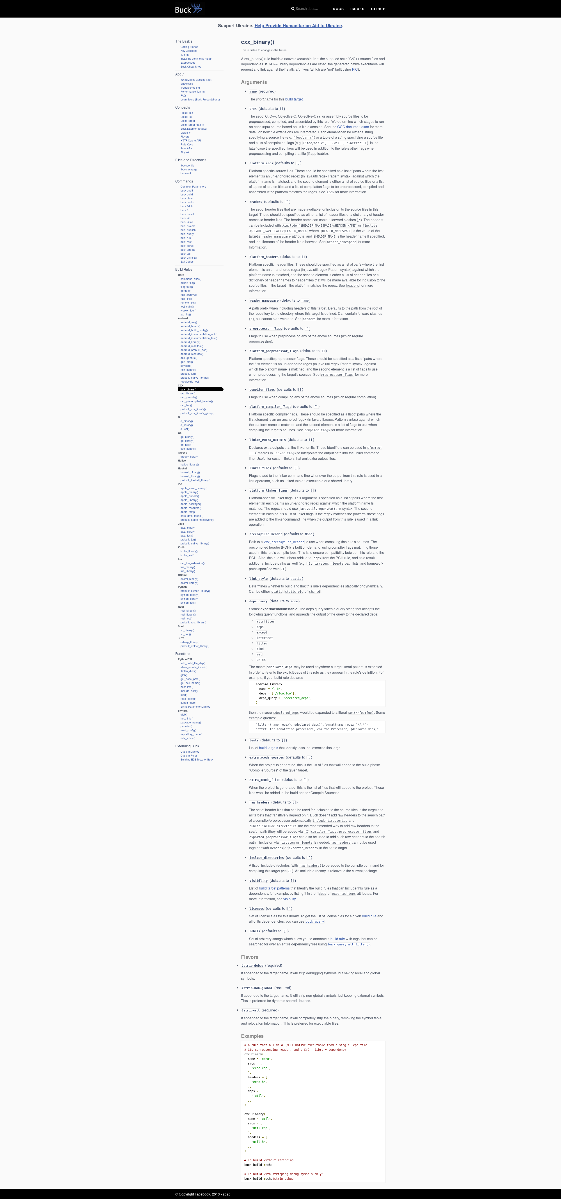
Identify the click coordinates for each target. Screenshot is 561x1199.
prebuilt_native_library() (195, 377)
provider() (186, 726)
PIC (355, 69)
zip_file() (186, 314)
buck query (187, 234)
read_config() (189, 698)
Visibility (185, 132)
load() (184, 694)
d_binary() (187, 421)
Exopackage (188, 62)
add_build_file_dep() (193, 663)
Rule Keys (187, 144)
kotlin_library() (189, 551)
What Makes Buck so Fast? (197, 79)
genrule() (186, 290)
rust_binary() (188, 610)
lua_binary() (188, 567)
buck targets (188, 249)
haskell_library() (190, 476)
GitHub (378, 8)
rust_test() (186, 618)
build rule (369, 915)
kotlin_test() (187, 555)
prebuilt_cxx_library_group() (197, 413)
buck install (187, 214)
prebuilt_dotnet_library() (195, 646)
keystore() (186, 365)
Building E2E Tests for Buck (197, 759)
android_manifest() (192, 346)
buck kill (185, 218)
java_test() (187, 535)
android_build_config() (194, 330)
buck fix (185, 210)
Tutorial (185, 54)
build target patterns (274, 888)
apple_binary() (189, 492)
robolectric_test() (191, 381)
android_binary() (191, 326)
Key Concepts (189, 50)
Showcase (187, 83)
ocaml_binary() (190, 579)
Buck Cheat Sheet (191, 66)
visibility (289, 898)
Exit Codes (187, 261)
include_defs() (189, 691)
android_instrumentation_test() (199, 338)
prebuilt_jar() (188, 373)
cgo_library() (188, 448)
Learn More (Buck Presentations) (200, 99)
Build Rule (187, 113)
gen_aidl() (187, 361)
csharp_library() (190, 642)
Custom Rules (189, 755)
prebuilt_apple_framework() (197, 519)
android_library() (191, 342)
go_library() (187, 440)
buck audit (187, 190)
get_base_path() (190, 679)
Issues (357, 8)
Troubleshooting (190, 87)
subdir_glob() (189, 702)
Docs (338, 8)
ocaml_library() (190, 583)
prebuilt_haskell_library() (195, 480)
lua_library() (188, 571)
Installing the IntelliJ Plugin (196, 58)
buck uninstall (189, 257)
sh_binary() (187, 630)
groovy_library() (190, 456)
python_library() (190, 598)
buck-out (186, 173)
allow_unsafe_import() (194, 667)
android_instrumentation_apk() (199, 334)
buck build (187, 194)
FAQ (183, 95)
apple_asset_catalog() (194, 488)
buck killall (187, 222)
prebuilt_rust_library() (193, 622)
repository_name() (191, 734)
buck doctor (187, 202)
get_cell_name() (190, 683)
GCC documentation (353, 126)
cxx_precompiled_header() (197, 401)
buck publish (188, 230)
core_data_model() (192, 515)
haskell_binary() (190, 472)
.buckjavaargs (189, 169)
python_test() (188, 602)
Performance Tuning (193, 91)
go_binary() (187, 436)
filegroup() (187, 286)
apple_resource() (191, 508)
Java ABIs (186, 148)
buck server (187, 245)
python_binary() (190, 594)
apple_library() (189, 500)
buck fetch (187, 206)
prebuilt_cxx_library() (193, 409)
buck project (188, 226)
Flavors (185, 136)
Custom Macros (190, 751)
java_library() (188, 531)
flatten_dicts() (189, 671)
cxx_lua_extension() (193, 563)
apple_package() (191, 504)
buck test (186, 253)
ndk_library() (188, 369)
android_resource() (192, 354)
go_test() (186, 444)
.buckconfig (187, 165)
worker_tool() (188, 310)
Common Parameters (193, 186)
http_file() (186, 298)
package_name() (191, 722)
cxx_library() (188, 393)
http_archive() (189, 294)
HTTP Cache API (191, 140)
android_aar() (189, 322)
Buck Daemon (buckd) (194, 128)
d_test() (185, 429)
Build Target (188, 120)
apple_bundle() (190, 496)
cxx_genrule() (189, 397)
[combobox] (308, 8)
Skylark (185, 152)
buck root (186, 241)
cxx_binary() (188, 389)
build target (294, 99)
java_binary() (188, 527)
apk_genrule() (189, 358)
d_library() (187, 425)
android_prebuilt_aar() (194, 350)
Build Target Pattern (192, 124)
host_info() (187, 687)
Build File (186, 116)
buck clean (187, 198)
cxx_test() (186, 405)
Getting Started (189, 46)
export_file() (188, 283)
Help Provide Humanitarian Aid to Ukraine (298, 25)
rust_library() (188, 614)
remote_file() (188, 302)
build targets (268, 747)
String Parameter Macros (195, 706)
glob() (184, 675)
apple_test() (188, 512)
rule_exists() (188, 738)
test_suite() (187, 306)
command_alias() (191, 279)
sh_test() (186, 634)
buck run (186, 238)
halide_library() (190, 464)
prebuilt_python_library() (195, 590)
